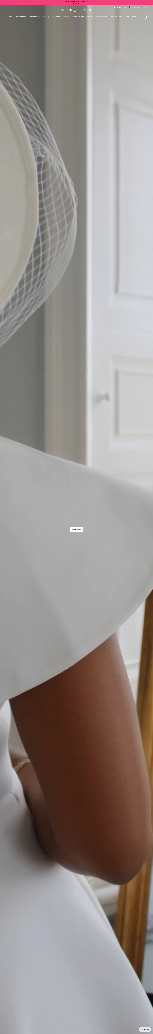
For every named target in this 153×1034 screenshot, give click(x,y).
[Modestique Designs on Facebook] (115, 7)
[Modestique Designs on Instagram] (117, 7)
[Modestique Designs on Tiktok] (123, 7)
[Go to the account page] (142, 17)
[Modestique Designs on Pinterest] (120, 7)
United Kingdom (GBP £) (138, 7)
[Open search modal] (6, 17)
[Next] (138, 16)
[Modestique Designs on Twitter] (125, 7)
